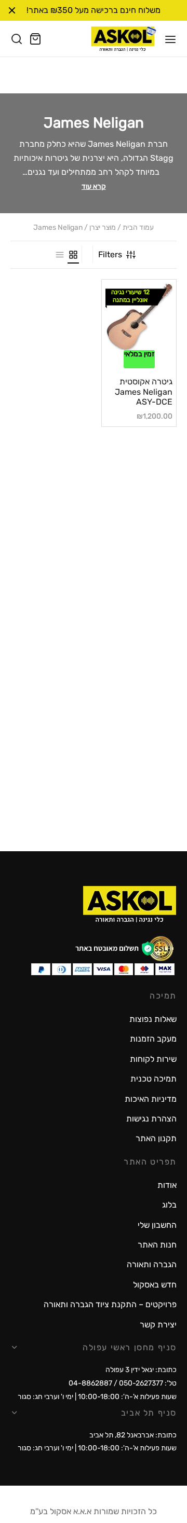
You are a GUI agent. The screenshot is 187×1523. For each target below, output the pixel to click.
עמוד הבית (138, 227)
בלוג (169, 1205)
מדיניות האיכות (151, 1099)
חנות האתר (157, 1245)
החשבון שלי (157, 1225)
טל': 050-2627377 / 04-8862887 (123, 1383)
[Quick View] (124, 346)
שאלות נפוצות (153, 1019)
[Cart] (35, 39)
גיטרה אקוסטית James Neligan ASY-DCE (143, 391)
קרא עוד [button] (94, 186)
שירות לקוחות (153, 1059)
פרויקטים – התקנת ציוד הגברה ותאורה (110, 1304)
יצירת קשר (158, 1325)
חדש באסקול (155, 1285)
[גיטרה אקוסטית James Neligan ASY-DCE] (138, 316)
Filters (110, 254)
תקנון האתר (156, 1138)
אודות (167, 1185)
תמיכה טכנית (153, 1079)
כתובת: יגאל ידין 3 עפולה (141, 1369)
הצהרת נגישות (151, 1119)
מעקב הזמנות (153, 1039)
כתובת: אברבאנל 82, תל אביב (133, 1435)
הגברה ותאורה (152, 1264)
